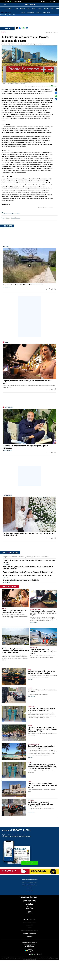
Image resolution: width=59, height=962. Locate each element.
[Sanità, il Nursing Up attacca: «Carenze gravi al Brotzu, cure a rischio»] (14, 714)
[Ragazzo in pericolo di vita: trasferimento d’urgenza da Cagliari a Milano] (43, 637)
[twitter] (5, 1)
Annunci (29, 888)
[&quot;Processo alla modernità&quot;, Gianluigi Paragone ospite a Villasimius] (29, 426)
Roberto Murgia (6, 582)
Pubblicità (29, 925)
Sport (52, 8)
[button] (17, 28)
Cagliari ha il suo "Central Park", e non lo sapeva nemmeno (23, 285)
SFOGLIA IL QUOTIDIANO (7, 15)
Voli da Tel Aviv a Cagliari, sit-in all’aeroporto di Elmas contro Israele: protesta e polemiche (40, 804)
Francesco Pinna (6, 564)
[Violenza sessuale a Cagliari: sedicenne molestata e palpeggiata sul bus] (14, 676)
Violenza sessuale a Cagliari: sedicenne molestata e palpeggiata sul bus (27, 575)
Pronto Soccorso (15, 218)
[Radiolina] (44, 871)
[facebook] (8, 1)
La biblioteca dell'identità (29, 885)
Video (16, 8)
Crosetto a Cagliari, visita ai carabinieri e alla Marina (21, 580)
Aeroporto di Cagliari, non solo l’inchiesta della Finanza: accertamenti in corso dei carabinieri (15, 650)
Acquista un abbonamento (29, 882)
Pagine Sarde (29, 890)
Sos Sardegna (30, 12)
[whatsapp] (10, 1)
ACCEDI (52, 1)
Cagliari (8, 28)
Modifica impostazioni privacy (29, 930)
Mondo (33, 8)
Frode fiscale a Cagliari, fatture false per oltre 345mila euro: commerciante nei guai (43, 613)
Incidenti (38, 12)
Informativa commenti (29, 933)
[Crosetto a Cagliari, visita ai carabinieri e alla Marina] (14, 695)
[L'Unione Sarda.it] (29, 4)
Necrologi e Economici (29, 922)
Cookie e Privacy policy (29, 919)
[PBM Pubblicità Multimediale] (29, 912)
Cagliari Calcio (46, 12)
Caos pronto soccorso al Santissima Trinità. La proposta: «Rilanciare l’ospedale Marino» (42, 785)
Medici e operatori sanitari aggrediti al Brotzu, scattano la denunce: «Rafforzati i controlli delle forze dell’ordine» (42, 766)
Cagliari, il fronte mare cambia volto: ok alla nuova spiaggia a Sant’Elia (41, 747)
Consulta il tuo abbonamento (30, 879)
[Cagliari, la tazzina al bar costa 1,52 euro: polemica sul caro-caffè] (29, 361)
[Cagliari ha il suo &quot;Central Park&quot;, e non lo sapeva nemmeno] (29, 265)
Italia (28, 8)
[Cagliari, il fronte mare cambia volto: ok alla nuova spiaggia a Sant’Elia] (14, 751)
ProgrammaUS (9, 8)
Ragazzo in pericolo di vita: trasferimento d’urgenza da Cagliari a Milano (28, 572)
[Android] (29, 950)
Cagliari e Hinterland (8, 213)
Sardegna (22, 8)
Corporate (29, 936)
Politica (39, 8)
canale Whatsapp (52, 86)
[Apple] (29, 946)
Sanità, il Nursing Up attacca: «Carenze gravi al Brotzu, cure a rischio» (41, 709)
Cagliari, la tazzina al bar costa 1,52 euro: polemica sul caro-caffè (25, 557)
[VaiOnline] (29, 909)
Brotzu (7, 218)
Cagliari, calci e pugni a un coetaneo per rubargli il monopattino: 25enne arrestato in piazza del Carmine (42, 729)
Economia (46, 8)
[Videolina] (15, 871)
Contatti (29, 927)
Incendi (23, 12)
